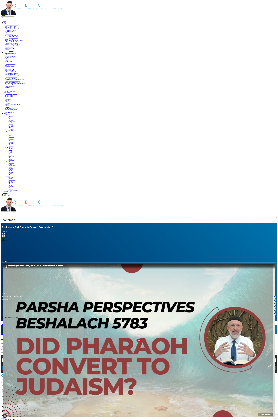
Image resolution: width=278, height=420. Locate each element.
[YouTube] (4, 15)
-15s (3, 233)
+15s (4, 236)
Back (276, 217)
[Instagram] (5, 15)
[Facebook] (1, 15)
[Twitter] (2, 15)
